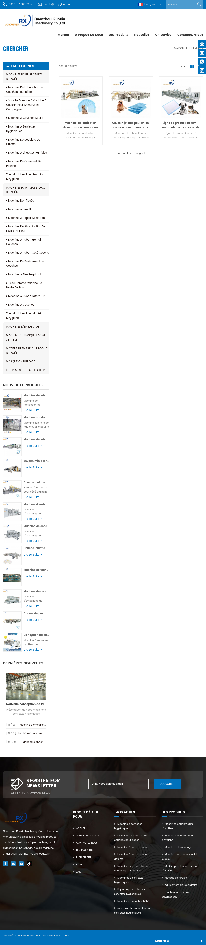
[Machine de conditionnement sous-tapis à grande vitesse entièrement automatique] (12, 533)
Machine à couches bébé (132, 847)
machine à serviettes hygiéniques (21, 129)
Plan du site (83, 857)
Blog (79, 865)
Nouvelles (141, 34)
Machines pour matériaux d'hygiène (25, 189)
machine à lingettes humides (27, 153)
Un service (163, 34)
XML (78, 872)
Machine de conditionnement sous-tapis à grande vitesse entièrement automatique (36, 526)
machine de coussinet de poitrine (23, 163)
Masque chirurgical (21, 361)
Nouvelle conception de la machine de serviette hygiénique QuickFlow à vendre (26, 704)
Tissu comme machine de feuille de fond (24, 285)
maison (63, 34)
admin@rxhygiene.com (58, 4)
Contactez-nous (190, 34)
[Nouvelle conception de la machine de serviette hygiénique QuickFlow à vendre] (26, 686)
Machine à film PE (20, 209)
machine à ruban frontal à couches (24, 242)
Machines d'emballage (22, 326)
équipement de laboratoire (26, 370)
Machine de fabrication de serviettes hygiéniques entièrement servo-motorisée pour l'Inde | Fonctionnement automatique (36, 396)
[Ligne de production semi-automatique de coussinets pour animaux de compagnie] (181, 98)
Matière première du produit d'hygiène (27, 350)
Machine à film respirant (24, 274)
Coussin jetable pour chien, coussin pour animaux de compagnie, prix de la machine (130, 125)
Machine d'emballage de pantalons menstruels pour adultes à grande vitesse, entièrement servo (36, 504)
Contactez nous (87, 843)
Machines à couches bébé (133, 901)
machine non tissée (21, 201)
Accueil (81, 828)
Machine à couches (21, 305)
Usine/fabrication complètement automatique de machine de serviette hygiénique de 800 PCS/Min (36, 635)
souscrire (167, 784)
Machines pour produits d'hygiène (24, 76)
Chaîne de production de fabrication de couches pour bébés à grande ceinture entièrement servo (36, 613)
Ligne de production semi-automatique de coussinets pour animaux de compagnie (181, 125)
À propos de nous (89, 34)
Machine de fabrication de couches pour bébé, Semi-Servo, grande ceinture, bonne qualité (36, 439)
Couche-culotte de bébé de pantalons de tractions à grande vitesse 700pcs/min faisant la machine (36, 548)
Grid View (192, 67)
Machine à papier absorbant (27, 218)
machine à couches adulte (25, 118)
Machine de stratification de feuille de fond (25, 229)
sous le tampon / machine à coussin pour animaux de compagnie (26, 105)
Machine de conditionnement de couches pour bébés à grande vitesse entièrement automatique (36, 591)
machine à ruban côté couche (28, 253)
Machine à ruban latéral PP (26, 296)
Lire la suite (32, 410)
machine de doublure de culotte (23, 142)
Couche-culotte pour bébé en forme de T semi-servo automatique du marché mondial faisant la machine (36, 482)
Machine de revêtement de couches (25, 263)
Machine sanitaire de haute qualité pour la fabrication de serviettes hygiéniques (36, 417)
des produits (118, 34)
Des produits (84, 850)
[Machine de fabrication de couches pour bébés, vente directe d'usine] (12, 577)
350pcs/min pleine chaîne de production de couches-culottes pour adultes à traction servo (36, 461)
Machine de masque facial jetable (25, 337)
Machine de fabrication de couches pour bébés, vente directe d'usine (36, 570)
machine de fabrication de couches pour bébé (24, 89)
